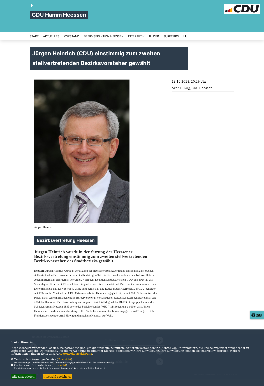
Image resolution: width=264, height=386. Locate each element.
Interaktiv (136, 36)
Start (34, 36)
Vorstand (71, 36)
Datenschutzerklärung (76, 353)
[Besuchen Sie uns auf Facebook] (32, 5)
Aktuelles (51, 36)
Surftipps (171, 36)
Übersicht (64, 359)
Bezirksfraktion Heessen (104, 36)
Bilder (154, 36)
